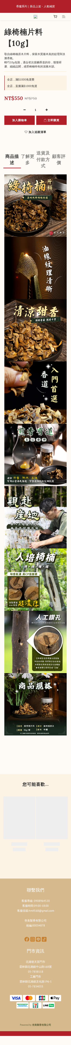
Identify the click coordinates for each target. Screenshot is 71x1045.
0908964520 (42, 901)
